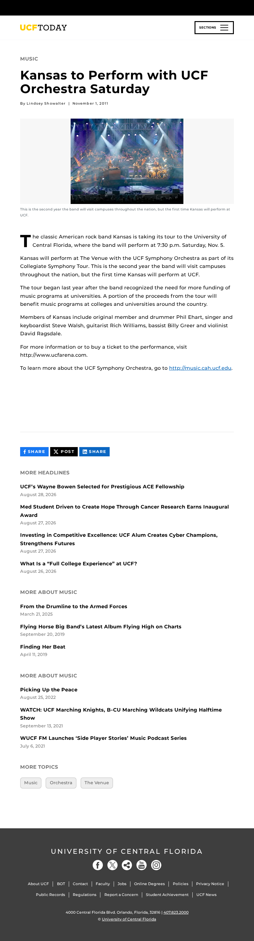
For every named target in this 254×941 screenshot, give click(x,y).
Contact (80, 883)
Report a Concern (121, 894)
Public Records (50, 894)
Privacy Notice (210, 883)
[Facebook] (98, 865)
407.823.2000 (176, 912)
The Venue (97, 782)
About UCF (38, 883)
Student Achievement (167, 894)
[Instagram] (156, 865)
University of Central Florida (127, 851)
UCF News (206, 894)
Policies (180, 883)
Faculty (103, 883)
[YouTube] (141, 865)
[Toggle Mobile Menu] (232, 7)
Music (30, 782)
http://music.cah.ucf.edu (200, 368)
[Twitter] (112, 865)
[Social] (127, 865)
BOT (61, 883)
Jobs (122, 883)
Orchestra (61, 782)
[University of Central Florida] (61, 7)
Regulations (84, 894)
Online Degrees (149, 883)
